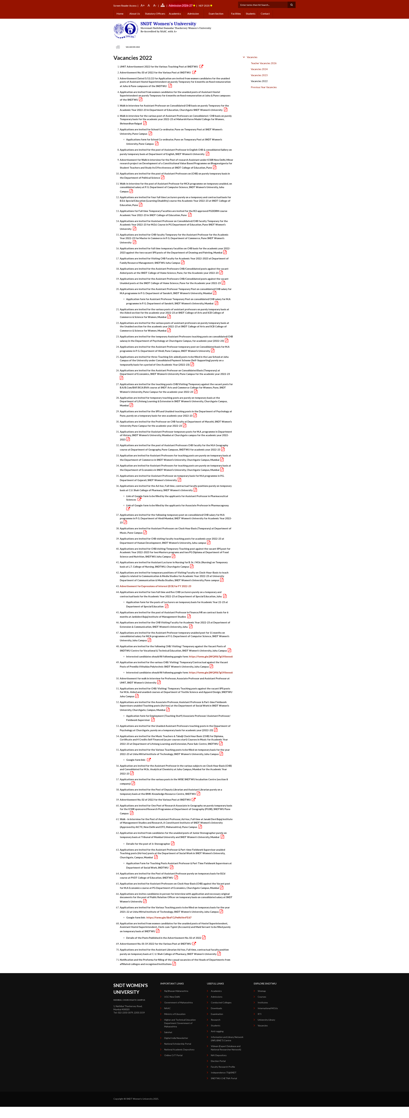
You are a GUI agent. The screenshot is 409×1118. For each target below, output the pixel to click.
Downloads (216, 1008)
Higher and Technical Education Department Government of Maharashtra (180, 1023)
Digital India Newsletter (176, 1038)
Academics (175, 13)
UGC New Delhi (172, 996)
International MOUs (268, 1008)
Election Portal (218, 1061)
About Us (134, 13)
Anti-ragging (217, 1031)
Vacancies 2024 (259, 69)
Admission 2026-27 (180, 5)
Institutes (263, 1002)
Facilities (236, 13)
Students (250, 13)
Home (119, 13)
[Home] (125, 29)
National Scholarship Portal (177, 1043)
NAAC (167, 1008)
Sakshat (168, 1032)
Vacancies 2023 (259, 75)
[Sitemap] (163, 5)
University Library (266, 1019)
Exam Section (216, 13)
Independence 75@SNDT (223, 1072)
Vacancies (252, 57)
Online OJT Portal (173, 1055)
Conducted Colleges (221, 1002)
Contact (265, 13)
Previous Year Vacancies (264, 87)
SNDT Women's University (168, 24)
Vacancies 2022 (259, 81)
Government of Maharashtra (178, 1002)
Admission (193, 13)
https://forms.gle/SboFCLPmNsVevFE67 (169, 917)
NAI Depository (219, 1055)
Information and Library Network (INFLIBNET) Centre (227, 1039)
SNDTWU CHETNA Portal (224, 1078)
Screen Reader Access (125, 5)
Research (215, 1019)
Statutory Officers (155, 13)
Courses (262, 996)
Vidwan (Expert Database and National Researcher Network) (226, 1048)
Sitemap (262, 991)
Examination (217, 1014)
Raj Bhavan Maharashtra (176, 991)
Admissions (216, 996)
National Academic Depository (179, 1049)
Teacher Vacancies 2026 (264, 63)
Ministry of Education (174, 1014)
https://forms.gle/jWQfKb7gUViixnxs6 (211, 656)
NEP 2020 (204, 5)
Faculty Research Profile (223, 1066)
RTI (260, 1014)
